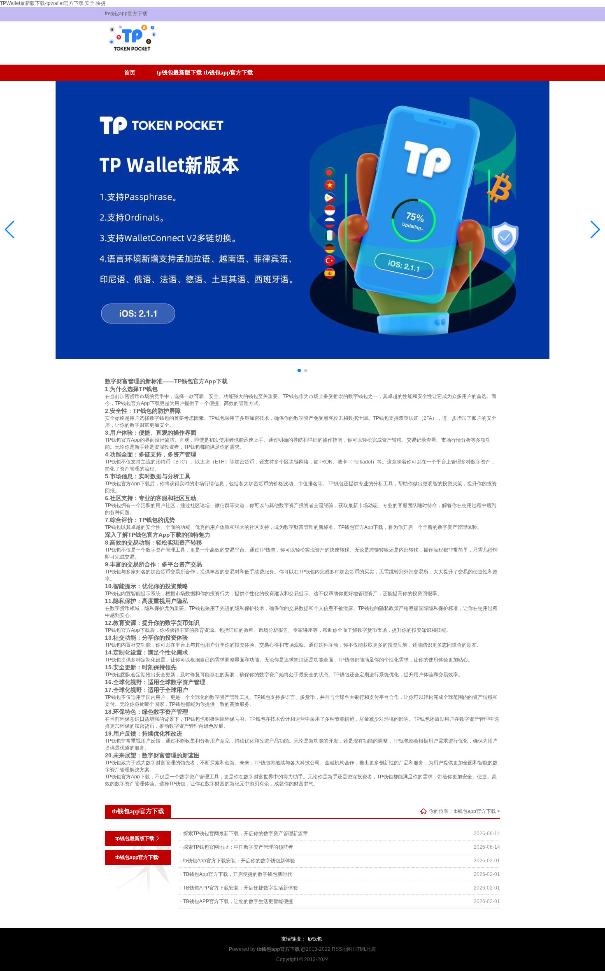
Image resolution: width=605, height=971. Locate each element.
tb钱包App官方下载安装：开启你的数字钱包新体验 (239, 861)
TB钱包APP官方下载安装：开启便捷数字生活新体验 (240, 888)
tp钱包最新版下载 (179, 73)
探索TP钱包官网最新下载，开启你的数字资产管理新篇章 (245, 833)
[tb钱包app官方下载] (132, 55)
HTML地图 (365, 949)
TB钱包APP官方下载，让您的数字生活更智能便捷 (238, 901)
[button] (595, 229)
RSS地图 (342, 949)
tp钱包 (315, 939)
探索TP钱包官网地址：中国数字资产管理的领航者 (238, 847)
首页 (129, 73)
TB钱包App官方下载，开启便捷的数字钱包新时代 (237, 874)
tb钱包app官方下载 (228, 73)
